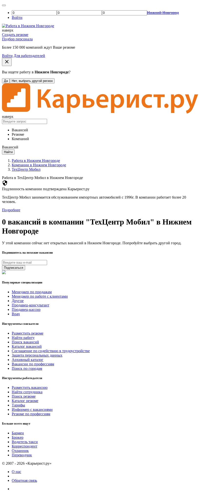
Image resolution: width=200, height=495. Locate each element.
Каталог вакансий (27, 346)
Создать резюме (15, 35)
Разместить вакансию (30, 387)
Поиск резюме (24, 396)
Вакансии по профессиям (33, 364)
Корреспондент (24, 446)
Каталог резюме (25, 401)
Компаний (20, 139)
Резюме (18, 134)
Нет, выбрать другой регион (32, 81)
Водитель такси (25, 442)
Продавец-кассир (26, 309)
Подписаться (13, 268)
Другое (18, 301)
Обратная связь (24, 480)
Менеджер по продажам (32, 292)
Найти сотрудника (27, 392)
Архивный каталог (27, 360)
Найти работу (23, 338)
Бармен (18, 433)
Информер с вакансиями (32, 409)
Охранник (20, 451)
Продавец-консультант (30, 305)
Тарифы (18, 405)
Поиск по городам (27, 368)
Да (6, 81)
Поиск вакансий (25, 342)
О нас (16, 472)
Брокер (17, 437)
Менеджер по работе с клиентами (40, 296)
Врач (16, 314)
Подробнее (11, 210)
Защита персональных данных (37, 355)
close (7, 62)
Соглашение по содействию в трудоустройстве (51, 351)
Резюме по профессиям (31, 414)
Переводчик (22, 455)
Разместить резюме (27, 333)
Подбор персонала (17, 39)
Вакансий (20, 130)
